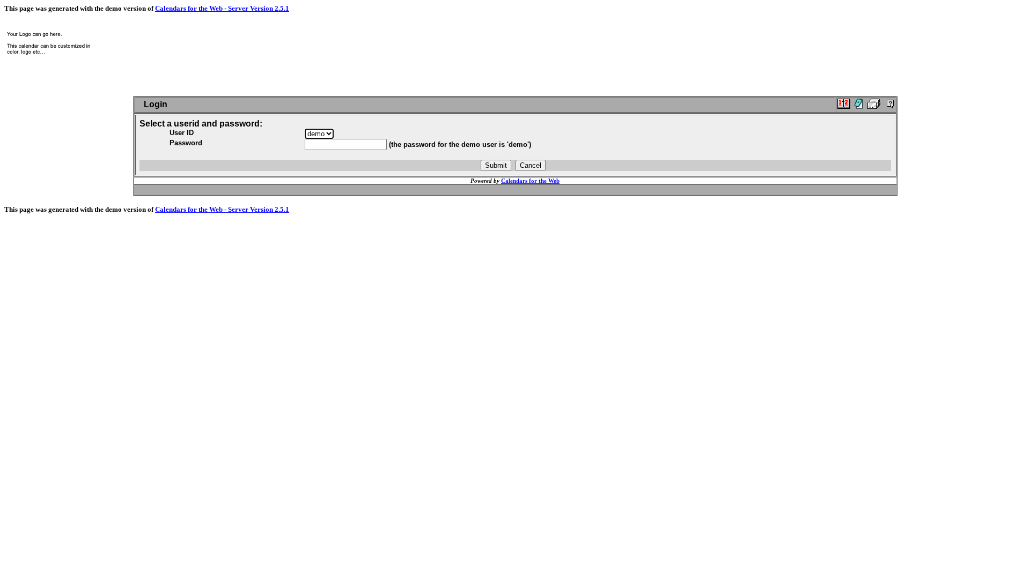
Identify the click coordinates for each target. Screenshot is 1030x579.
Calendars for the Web (530, 180)
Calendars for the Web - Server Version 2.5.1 (222, 8)
